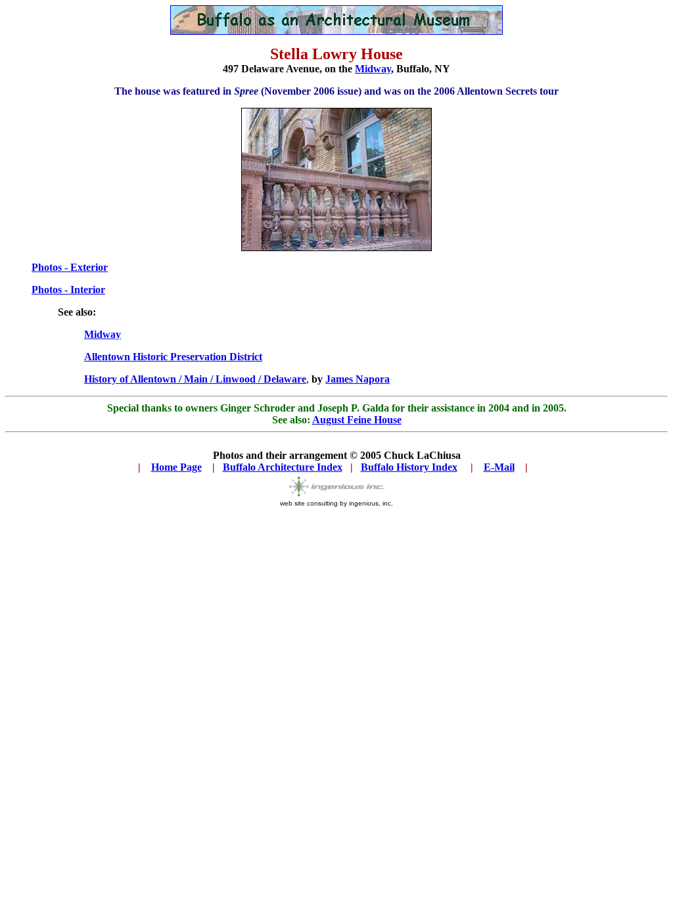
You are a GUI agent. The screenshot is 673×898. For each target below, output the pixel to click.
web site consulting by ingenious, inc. (336, 503)
